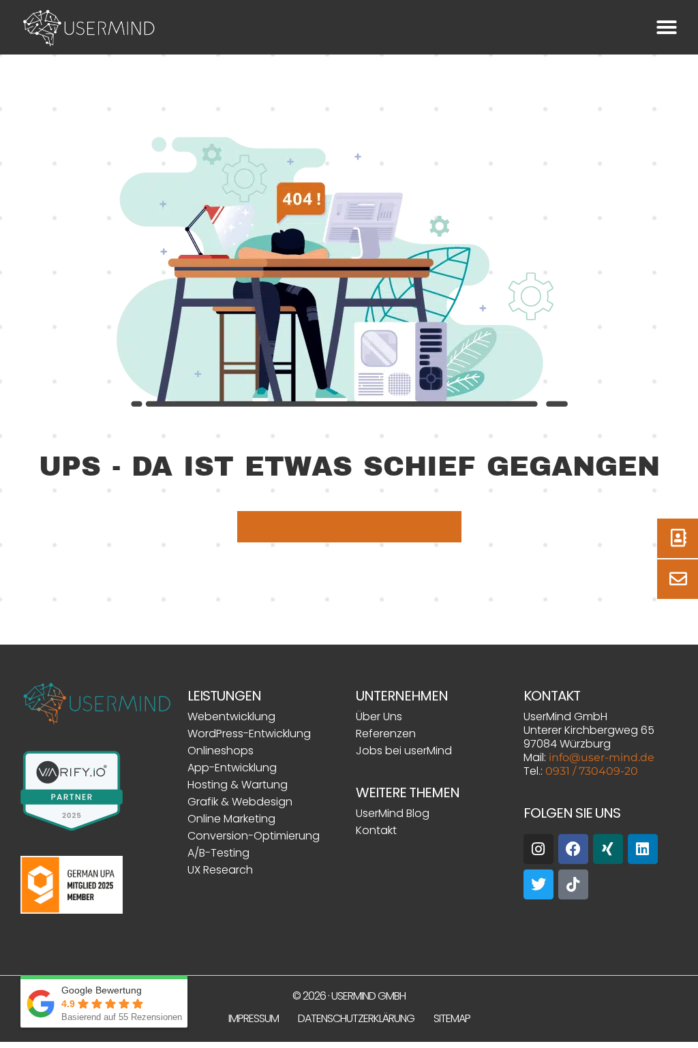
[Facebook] (573, 849)
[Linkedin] (643, 849)
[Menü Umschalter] (667, 27)
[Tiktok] (573, 884)
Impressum (253, 1018)
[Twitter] (538, 884)
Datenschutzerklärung (356, 1018)
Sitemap (452, 1018)
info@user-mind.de (601, 757)
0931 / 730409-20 (591, 771)
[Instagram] (538, 849)
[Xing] (608, 849)
